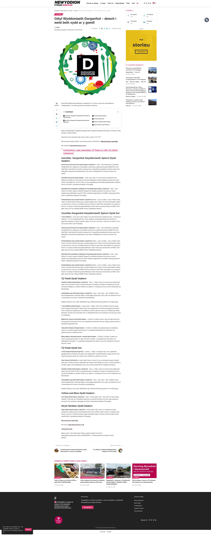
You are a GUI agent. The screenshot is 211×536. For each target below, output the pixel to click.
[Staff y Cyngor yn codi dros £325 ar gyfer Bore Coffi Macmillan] (66, 471)
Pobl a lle (137, 72)
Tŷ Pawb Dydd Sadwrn (100, 115)
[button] (28, 529)
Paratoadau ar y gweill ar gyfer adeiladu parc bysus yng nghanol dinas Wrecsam (135, 101)
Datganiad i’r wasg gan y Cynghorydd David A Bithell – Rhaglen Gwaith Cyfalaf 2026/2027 (118, 482)
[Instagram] (148, 3)
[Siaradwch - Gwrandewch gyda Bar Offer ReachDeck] (206, 20)
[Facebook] (144, 3)
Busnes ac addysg (134, 81)
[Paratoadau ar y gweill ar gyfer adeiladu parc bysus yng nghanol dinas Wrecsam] (152, 102)
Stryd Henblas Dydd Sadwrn (102, 124)
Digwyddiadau (129, 72)
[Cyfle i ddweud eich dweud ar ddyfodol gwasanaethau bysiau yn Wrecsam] (92, 471)
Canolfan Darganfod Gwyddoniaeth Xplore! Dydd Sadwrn (76, 116)
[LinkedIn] (150, 3)
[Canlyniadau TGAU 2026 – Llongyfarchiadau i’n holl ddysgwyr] (152, 80)
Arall (127, 81)
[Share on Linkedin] (107, 28)
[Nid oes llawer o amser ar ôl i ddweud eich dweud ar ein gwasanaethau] (144, 471)
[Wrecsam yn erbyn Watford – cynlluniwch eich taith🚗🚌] (152, 70)
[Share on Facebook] (99, 28)
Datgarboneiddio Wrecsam (88, 477)
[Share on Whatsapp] (104, 28)
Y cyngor (58, 14)
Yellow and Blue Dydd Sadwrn (102, 121)
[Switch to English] (137, 3)
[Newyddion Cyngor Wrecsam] (67, 3)
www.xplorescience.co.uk (78, 145)
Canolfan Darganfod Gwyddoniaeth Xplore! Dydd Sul (76, 121)
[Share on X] (102, 28)
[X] (146, 3)
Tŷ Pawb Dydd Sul (99, 118)
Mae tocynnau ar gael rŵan (109, 141)
